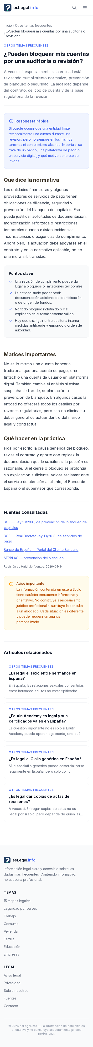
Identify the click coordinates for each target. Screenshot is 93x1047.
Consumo (11, 924)
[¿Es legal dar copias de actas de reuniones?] (46, 802)
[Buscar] (74, 7)
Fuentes (10, 998)
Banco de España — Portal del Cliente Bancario (41, 549)
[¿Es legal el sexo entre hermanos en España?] (46, 679)
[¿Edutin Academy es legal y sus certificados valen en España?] (46, 722)
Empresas (11, 954)
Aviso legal (12, 975)
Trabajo (10, 916)
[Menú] (85, 7)
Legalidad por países (20, 908)
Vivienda (11, 931)
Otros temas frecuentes (26, 45)
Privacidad (12, 983)
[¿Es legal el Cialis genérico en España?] (46, 762)
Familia (9, 939)
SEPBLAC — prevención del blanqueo (34, 558)
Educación (12, 947)
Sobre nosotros (16, 991)
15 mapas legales (17, 901)
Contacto (11, 1006)
